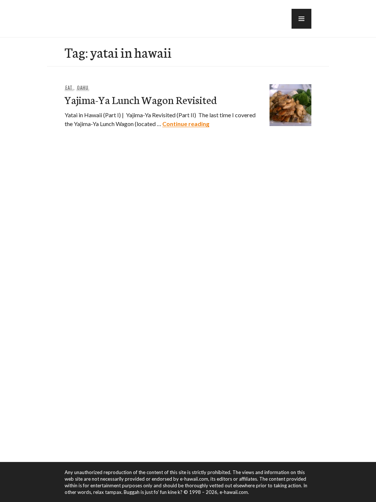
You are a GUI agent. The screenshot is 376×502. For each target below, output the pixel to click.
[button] (301, 19)
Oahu (82, 87)
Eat (69, 87)
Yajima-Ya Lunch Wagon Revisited (141, 99)
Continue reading (185, 123)
